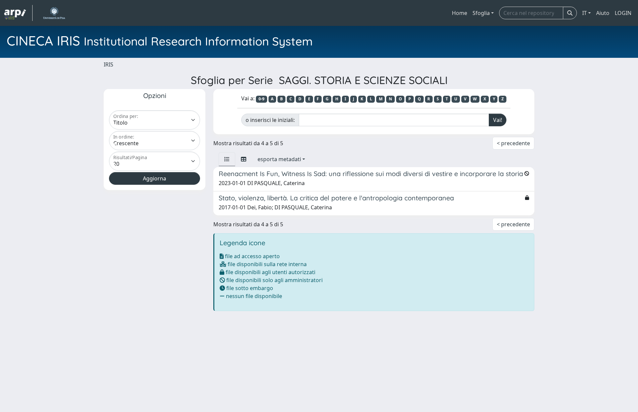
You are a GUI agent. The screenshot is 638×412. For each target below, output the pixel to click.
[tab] (227, 159)
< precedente (513, 143)
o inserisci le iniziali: (270, 120)
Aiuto (602, 13)
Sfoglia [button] (481, 13)
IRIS (108, 64)
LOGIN (623, 13)
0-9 (262, 99)
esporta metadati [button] (279, 159)
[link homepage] (18, 13)
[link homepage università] (54, 13)
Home (459, 13)
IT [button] (584, 13)
